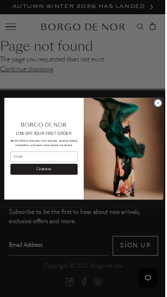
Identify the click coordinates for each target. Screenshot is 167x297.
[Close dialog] (154, 102)
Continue (40, 169)
